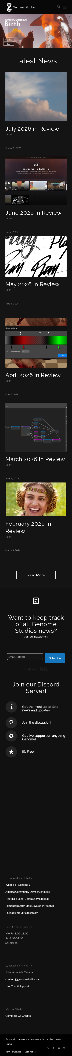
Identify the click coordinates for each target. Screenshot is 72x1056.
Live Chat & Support (17, 986)
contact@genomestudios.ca (22, 979)
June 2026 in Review (33, 212)
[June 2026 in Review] (36, 180)
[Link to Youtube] (58, 1048)
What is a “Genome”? (17, 884)
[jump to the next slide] (59, 31)
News (8, 134)
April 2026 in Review (33, 375)
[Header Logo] (29, 7)
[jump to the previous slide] (13, 31)
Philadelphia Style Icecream (21, 912)
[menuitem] (57, 7)
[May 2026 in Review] (36, 256)
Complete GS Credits (18, 1015)
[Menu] (65, 7)
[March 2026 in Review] (36, 427)
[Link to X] (48, 1048)
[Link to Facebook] (53, 1048)
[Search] (57, 7)
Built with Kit (36, 669)
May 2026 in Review (32, 284)
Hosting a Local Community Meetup (27, 898)
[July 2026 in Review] (36, 96)
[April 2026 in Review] (36, 343)
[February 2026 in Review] (36, 499)
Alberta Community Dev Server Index (27, 891)
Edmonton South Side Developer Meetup (29, 905)
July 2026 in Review (32, 128)
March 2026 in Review (35, 459)
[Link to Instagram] (64, 1048)
